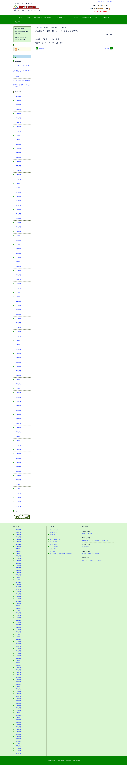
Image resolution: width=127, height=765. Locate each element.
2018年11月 (18, 436)
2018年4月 (18, 467)
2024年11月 (18, 187)
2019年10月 (18, 388)
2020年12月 (18, 336)
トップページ (18, 17)
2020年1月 (18, 375)
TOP (36, 27)
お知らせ (28, 17)
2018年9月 (18, 445)
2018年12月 (18, 432)
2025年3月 (18, 170)
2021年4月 (18, 323)
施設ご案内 (37, 17)
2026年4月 (18, 113)
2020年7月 (18, 357)
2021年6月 (18, 314)
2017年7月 (18, 506)
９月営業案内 (16, 76)
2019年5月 (18, 410)
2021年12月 (18, 288)
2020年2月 (18, 371)
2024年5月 (18, 214)
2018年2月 (18, 475)
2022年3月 (18, 275)
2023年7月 (18, 257)
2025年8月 (18, 148)
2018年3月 (18, 471)
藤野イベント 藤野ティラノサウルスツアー (93, 560)
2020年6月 (18, 362)
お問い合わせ (106, 17)
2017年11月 (18, 488)
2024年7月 (18, 205)
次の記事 (107, 48)
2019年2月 (18, 423)
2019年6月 (18, 405)
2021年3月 (18, 327)
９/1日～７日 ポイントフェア (21, 65)
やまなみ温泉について (60, 17)
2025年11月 (18, 135)
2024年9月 (18, 196)
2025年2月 (18, 174)
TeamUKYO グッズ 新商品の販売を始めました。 (95, 540)
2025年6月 (18, 157)
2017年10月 (18, 493)
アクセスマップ (74, 17)
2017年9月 (18, 497)
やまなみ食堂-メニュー (56, 541)
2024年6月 (18, 209)
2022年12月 (18, 262)
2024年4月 (18, 218)
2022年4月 (18, 270)
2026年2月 (18, 122)
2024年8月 (18, 200)
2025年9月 (18, 144)
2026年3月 (18, 118)
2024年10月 (18, 192)
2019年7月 (18, 401)
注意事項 (17, 22)
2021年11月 (18, 292)
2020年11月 (18, 340)
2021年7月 (18, 310)
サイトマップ (95, 17)
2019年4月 (18, 414)
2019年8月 (18, 397)
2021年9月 (18, 301)
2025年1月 (18, 179)
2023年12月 (18, 235)
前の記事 (41, 48)
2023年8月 (18, 253)
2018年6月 (18, 458)
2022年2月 (18, 279)
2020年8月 (18, 353)
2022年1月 (18, 283)
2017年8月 (18, 501)
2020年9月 (18, 349)
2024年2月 (18, 227)
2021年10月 (18, 296)
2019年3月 (18, 419)
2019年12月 (18, 379)
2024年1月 (18, 231)
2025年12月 (18, 131)
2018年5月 (18, 462)
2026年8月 (18, 96)
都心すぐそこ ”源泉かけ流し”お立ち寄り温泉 (62, 553)
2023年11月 (18, 240)
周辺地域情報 (85, 17)
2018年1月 (18, 480)
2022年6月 (18, 266)
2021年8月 (18, 305)
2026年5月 (18, 109)
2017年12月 (18, 484)
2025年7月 (18, 153)
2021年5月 (18, 318)
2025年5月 (18, 161)
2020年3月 (18, 366)
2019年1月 (18, 427)
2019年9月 (18, 392)
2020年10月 (18, 344)
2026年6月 (18, 105)
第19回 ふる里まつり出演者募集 (21, 80)
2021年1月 (18, 331)
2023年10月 (18, 244)
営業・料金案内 (47, 17)
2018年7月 (18, 453)
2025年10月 (18, 139)
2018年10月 (18, 440)
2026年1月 (18, 126)
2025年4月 (18, 166)
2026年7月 (18, 100)
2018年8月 (18, 449)
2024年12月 (18, 183)
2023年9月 (18, 248)
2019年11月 (18, 384)
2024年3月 (18, 222)
